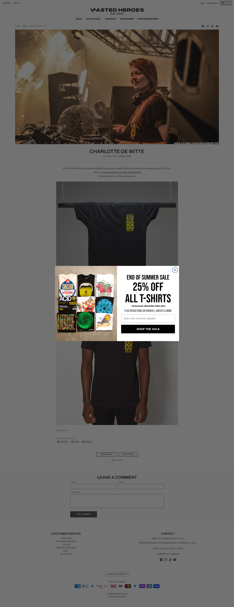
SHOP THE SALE (148, 329)
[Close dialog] (175, 270)
